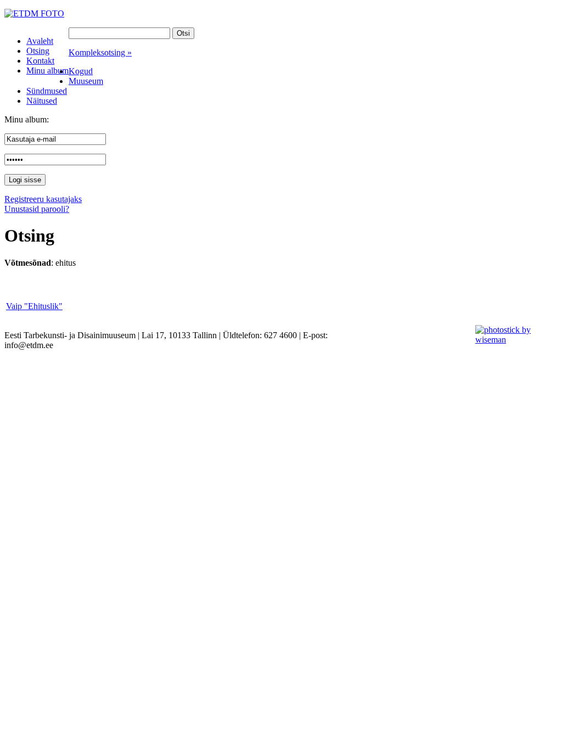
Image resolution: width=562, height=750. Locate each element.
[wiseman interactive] (512, 339)
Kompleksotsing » (100, 52)
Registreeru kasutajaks (43, 199)
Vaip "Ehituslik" (34, 306)
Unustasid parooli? (36, 209)
